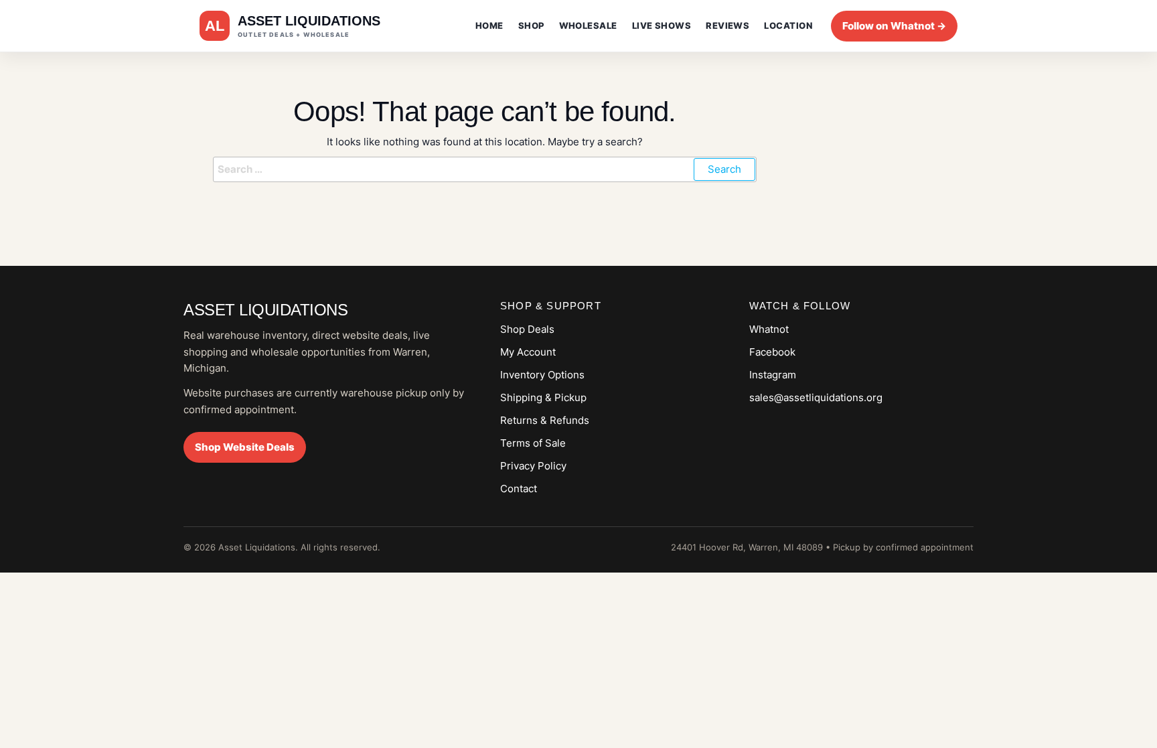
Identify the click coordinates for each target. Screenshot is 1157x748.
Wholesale (588, 25)
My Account (528, 352)
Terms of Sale (533, 443)
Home (489, 25)
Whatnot (769, 329)
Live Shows (662, 25)
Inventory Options (542, 374)
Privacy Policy (533, 465)
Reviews (727, 25)
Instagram (772, 374)
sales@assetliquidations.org (815, 397)
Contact (518, 488)
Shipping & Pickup (543, 397)
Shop (531, 25)
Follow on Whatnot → (894, 25)
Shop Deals (527, 329)
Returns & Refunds (544, 420)
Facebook (772, 352)
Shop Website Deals (245, 447)
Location (788, 25)
